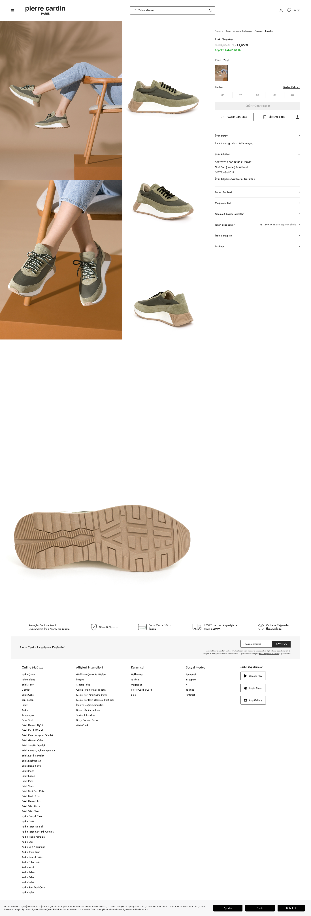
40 (292, 95)
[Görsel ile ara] (210, 10)
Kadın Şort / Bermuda (33, 847)
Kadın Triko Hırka (31, 862)
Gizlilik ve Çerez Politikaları (91, 674)
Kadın (228, 31)
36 (222, 95)
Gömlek (26, 689)
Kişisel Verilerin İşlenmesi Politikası (95, 700)
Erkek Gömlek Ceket (32, 740)
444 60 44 (82, 725)
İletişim (80, 679)
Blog (133, 695)
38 (257, 95)
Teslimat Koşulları (85, 715)
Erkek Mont (27, 771)
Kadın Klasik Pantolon (33, 837)
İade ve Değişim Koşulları (90, 705)
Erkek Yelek (28, 786)
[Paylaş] (297, 117)
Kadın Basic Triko (31, 852)
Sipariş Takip (83, 684)
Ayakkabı (259, 31)
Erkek (24, 705)
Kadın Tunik (28, 821)
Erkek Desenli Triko (32, 801)
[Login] (281, 10)
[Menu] (13, 10)
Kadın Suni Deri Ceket (33, 887)
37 (240, 95)
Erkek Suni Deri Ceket (33, 791)
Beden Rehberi (291, 87)
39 (274, 95)
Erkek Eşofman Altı (32, 760)
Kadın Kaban (28, 872)
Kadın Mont (28, 867)
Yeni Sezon (27, 700)
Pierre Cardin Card (141, 689)
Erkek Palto (27, 781)
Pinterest (190, 695)
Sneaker (269, 31)
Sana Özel (27, 720)
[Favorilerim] (289, 10)
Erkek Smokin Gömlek (33, 745)
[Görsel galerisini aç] (61, 100)
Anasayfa (219, 31)
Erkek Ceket (28, 695)
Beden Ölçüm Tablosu (88, 710)
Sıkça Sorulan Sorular (87, 720)
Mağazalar (136, 684)
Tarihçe (135, 679)
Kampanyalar (28, 715)
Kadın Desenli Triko (32, 857)
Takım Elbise (28, 679)
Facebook (191, 674)
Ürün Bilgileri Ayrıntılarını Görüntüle (235, 179)
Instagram (191, 679)
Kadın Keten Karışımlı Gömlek (38, 831)
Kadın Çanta (28, 674)
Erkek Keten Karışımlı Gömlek (37, 735)
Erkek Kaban (28, 776)
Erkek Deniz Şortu (31, 766)
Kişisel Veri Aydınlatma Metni (91, 695)
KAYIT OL (281, 644)
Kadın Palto (28, 877)
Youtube (190, 689)
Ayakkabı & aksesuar (242, 31)
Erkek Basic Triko (31, 796)
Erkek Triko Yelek (31, 811)
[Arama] (135, 10)
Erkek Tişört (28, 684)
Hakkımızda (137, 674)
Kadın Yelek (28, 882)
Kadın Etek (27, 842)
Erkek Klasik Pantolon (33, 755)
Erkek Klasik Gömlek (32, 730)
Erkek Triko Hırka (31, 806)
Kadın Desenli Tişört (32, 816)
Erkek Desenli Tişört (32, 725)
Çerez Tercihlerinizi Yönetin (91, 689)
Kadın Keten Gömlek (32, 826)
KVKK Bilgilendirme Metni (269, 653)
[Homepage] (45, 10)
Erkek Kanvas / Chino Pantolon (38, 750)
